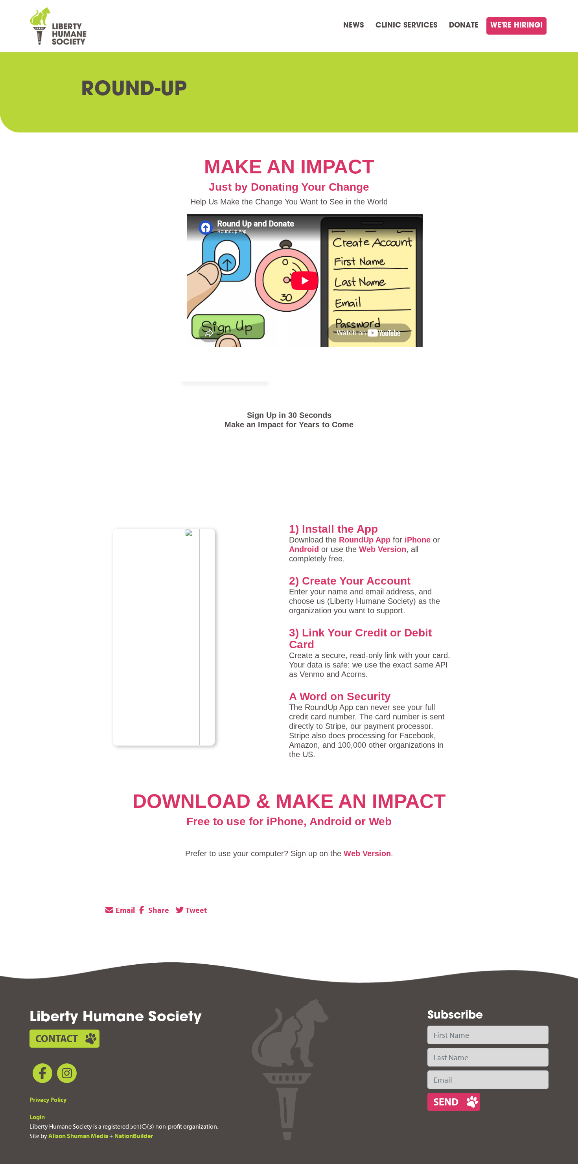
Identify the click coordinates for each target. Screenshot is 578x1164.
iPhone (418, 539)
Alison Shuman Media (78, 1136)
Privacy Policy (47, 1099)
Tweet (195, 910)
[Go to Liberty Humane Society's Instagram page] (65, 1074)
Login (37, 1117)
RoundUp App (364, 539)
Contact (56, 1038)
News (353, 25)
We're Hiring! (516, 25)
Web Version (382, 549)
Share (158, 910)
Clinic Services (406, 25)
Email (124, 910)
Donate (464, 25)
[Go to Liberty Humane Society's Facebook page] (40, 1074)
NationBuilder (133, 1136)
